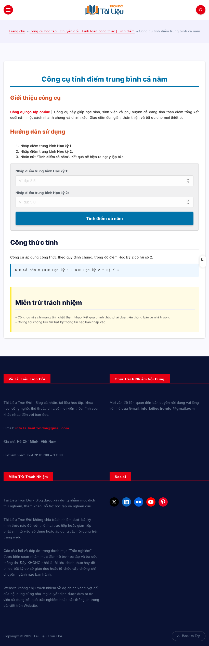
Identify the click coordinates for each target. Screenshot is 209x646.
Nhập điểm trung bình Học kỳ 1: (42, 171)
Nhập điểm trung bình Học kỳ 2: (42, 193)
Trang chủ (17, 31)
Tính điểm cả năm (104, 218)
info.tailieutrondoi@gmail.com (42, 428)
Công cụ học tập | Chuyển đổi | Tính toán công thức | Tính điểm (82, 31)
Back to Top (191, 636)
